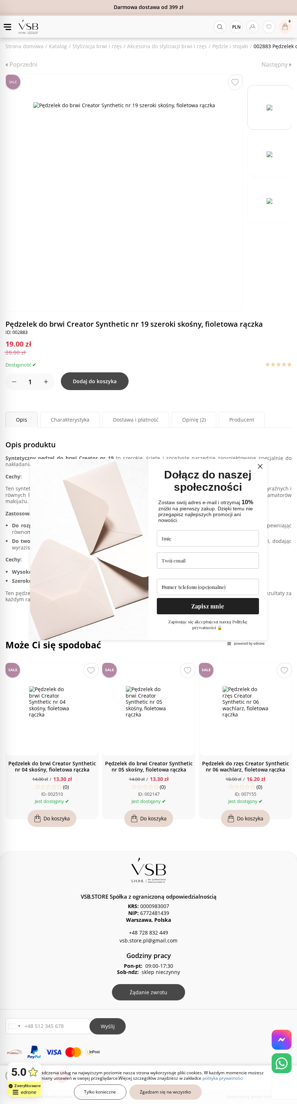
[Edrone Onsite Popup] (148, 552)
